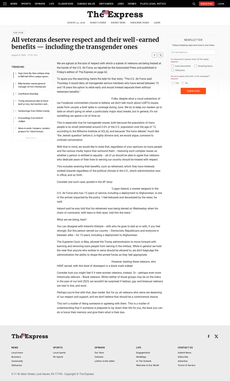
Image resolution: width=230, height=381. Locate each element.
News (13, 3)
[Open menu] (4, 4)
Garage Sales (86, 3)
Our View (18, 33)
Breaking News (205, 66)
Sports (26, 3)
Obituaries (106, 3)
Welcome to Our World (147, 365)
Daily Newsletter (183, 66)
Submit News (118, 23)
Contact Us (185, 347)
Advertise (183, 361)
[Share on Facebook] (154, 55)
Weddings (141, 357)
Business (16, 357)
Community (17, 361)
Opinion (40, 3)
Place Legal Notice (153, 3)
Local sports (59, 352)
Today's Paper (98, 23)
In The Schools (143, 361)
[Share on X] (160, 55)
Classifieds (65, 3)
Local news (17, 352)
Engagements (143, 352)
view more (30, 138)
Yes (176, 83)
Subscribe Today (139, 23)
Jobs (120, 3)
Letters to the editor (105, 361)
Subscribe (207, 4)
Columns (99, 357)
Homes (132, 3)
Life (51, 3)
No (186, 83)
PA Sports (58, 357)
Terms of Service (186, 365)
